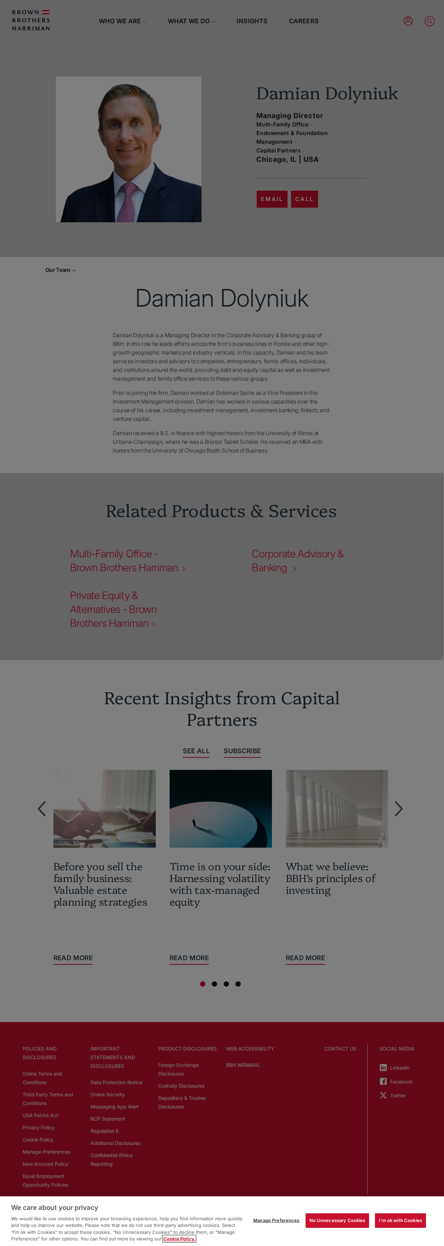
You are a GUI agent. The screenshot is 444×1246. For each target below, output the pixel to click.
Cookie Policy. (179, 1238)
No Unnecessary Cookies (337, 1220)
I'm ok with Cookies (400, 1220)
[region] (222, 1221)
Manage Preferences (276, 1220)
